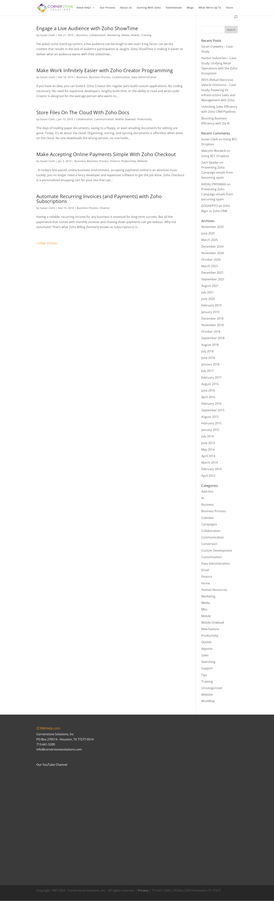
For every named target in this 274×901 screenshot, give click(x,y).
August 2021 (210, 286)
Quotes (206, 642)
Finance (115, 161)
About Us (126, 7)
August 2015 (210, 417)
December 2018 (212, 318)
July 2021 (207, 292)
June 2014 (208, 443)
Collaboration (97, 35)
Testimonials (174, 7)
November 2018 (212, 325)
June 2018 (208, 358)
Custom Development (216, 550)
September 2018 (212, 338)
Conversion (209, 544)
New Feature (210, 629)
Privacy (143, 890)
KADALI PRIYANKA (213, 184)
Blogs (190, 7)
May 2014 (208, 449)
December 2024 (212, 246)
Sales (205, 655)
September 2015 (212, 410)
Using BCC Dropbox (215, 156)
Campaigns (209, 524)
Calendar (207, 518)
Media (125, 35)
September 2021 (212, 279)
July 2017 (207, 371)
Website (142, 161)
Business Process (100, 77)
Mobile (135, 35)
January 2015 (210, 430)
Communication (104, 119)
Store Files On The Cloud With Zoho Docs (82, 112)
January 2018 (210, 364)
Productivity (144, 119)
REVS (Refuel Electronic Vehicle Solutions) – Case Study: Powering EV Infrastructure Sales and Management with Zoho (218, 90)
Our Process (107, 7)
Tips (204, 675)
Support (207, 668)
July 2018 (207, 351)
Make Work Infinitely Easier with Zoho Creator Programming (104, 70)
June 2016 (208, 390)
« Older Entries (46, 243)
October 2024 (210, 259)
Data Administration (144, 77)
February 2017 (211, 377)
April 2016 (208, 397)
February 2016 (211, 403)
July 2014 (207, 436)
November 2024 (212, 253)
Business (82, 35)
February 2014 (211, 469)
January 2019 (210, 312)
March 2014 (209, 462)
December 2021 (212, 273)
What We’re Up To (210, 7)
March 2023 (209, 266)
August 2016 (210, 384)
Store (229, 7)
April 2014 (208, 456)
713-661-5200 (45, 744)
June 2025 (208, 233)
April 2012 (208, 476)
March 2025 (209, 240)
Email (205, 570)
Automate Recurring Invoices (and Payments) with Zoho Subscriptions (99, 198)
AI (202, 498)
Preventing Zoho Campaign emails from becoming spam (217, 172)
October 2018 (210, 331)
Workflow (208, 701)
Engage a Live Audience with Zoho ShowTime (87, 28)
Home (205, 583)
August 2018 (210, 345)
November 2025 (212, 227)
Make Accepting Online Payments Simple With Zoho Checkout (106, 154)
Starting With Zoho (149, 7)
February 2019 (211, 305)
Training (146, 35)
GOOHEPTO (209, 206)
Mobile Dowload (125, 119)
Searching (208, 662)
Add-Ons (207, 491)
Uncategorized (211, 688)
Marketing (113, 35)
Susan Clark (47, 35)
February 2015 (211, 423)
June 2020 (208, 299)
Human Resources (214, 590)
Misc (204, 609)
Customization (121, 77)
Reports (206, 649)
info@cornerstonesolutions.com (59, 749)
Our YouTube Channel (51, 765)
